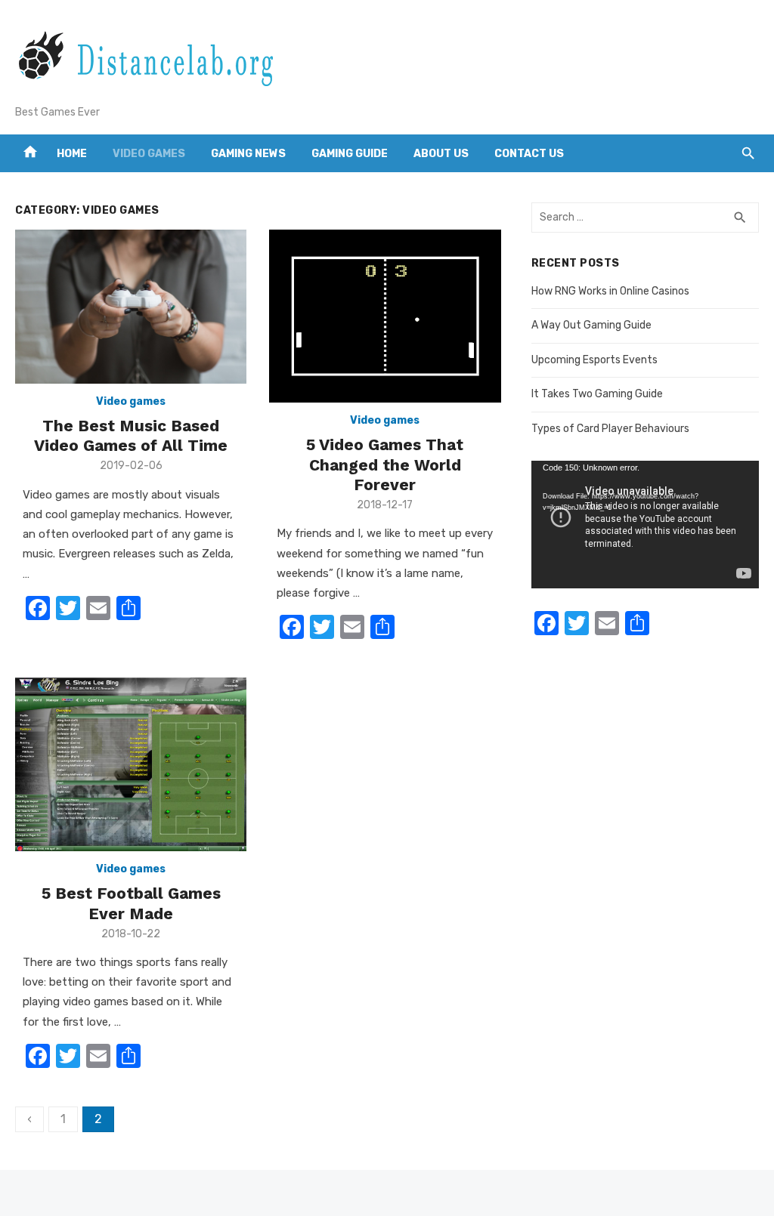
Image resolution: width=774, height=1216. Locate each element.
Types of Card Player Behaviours (610, 428)
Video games (149, 153)
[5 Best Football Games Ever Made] (130, 764)
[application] (645, 524)
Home (72, 153)
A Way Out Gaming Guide (591, 325)
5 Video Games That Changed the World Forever (384, 464)
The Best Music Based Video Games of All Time (131, 435)
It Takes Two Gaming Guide (597, 393)
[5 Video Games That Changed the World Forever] (384, 316)
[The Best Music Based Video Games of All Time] (130, 307)
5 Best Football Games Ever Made (131, 903)
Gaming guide (349, 153)
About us (441, 153)
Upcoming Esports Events (594, 359)
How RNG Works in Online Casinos (610, 291)
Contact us (529, 153)
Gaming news (248, 153)
